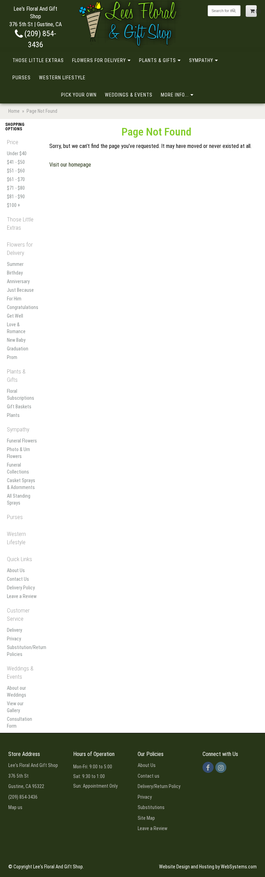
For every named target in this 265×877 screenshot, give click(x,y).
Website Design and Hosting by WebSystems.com (208, 866)
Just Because (20, 290)
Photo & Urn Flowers (18, 453)
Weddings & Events (129, 95)
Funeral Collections (18, 468)
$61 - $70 (16, 179)
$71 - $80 (16, 188)
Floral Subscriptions (20, 394)
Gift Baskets (19, 406)
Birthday (15, 273)
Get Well (15, 316)
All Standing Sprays (18, 499)
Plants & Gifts (157, 60)
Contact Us (18, 579)
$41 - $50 (16, 162)
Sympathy (201, 60)
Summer (15, 264)
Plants (13, 415)
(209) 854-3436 (23, 797)
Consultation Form (19, 722)
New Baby (16, 340)
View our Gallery (15, 707)
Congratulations (22, 307)
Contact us (148, 776)
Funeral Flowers (22, 441)
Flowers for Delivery (99, 60)
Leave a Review (22, 596)
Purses (21, 77)
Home (14, 111)
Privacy (14, 638)
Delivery (14, 630)
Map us (15, 807)
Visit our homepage (70, 164)
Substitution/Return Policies (22, 651)
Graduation (17, 348)
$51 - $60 (16, 170)
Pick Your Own (79, 95)
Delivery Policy (21, 587)
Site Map (146, 818)
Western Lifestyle (62, 77)
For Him (14, 298)
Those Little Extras (38, 60)
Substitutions (151, 807)
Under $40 (17, 153)
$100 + (13, 205)
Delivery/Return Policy (159, 786)
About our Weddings (16, 691)
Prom (12, 357)
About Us (16, 570)
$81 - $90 (16, 196)
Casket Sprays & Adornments (21, 484)
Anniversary (18, 281)
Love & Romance (16, 328)
